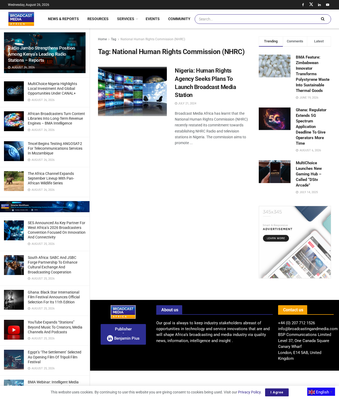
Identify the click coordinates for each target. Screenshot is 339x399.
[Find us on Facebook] (303, 5)
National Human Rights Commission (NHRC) (153, 39)
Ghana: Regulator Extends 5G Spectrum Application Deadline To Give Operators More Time (311, 127)
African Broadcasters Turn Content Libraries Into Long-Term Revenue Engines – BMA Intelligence (56, 118)
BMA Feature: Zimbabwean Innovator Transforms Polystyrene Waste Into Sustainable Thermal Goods (312, 74)
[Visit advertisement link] (45, 206)
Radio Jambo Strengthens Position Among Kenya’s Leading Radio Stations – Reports (41, 54)
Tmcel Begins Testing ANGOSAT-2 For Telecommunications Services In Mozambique (55, 148)
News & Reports (63, 19)
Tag (113, 39)
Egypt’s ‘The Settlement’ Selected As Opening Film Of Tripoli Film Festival (54, 357)
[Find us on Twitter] (311, 5)
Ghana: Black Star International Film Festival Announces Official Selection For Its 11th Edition (54, 297)
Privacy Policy (249, 392)
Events (153, 19)
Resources (98, 19)
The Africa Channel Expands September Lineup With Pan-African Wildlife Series (51, 178)
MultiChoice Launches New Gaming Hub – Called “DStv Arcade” (309, 174)
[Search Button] (322, 19)
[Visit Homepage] (21, 19)
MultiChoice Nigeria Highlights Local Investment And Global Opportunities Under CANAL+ (52, 88)
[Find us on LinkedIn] (319, 5)
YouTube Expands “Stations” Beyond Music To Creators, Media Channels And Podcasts (55, 327)
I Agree (276, 392)
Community (179, 19)
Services (125, 19)
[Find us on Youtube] (327, 5)
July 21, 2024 (186, 103)
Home (102, 39)
